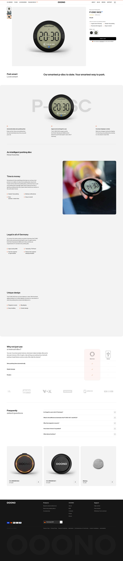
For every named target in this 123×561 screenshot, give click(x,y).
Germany (102, 41)
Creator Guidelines (94, 528)
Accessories (46, 511)
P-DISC (16, 2)
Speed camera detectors (50, 506)
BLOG (98, 2)
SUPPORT (109, 2)
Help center (97, 506)
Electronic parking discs (49, 508)
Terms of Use (46, 528)
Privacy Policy (54, 528)
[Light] (96, 33)
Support (96, 503)
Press (70, 513)
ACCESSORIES (23, 2)
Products (46, 503)
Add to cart (103, 38)
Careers (71, 511)
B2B (70, 508)
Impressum (71, 528)
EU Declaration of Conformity (81, 528)
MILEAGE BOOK (33, 2)
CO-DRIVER (9, 2)
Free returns (97, 508)
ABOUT (93, 2)
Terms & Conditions (62, 528)
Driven (70, 516)
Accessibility (103, 528)
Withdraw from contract (100, 511)
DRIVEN (103, 2)
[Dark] (91, 33)
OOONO (71, 503)
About (70, 506)
